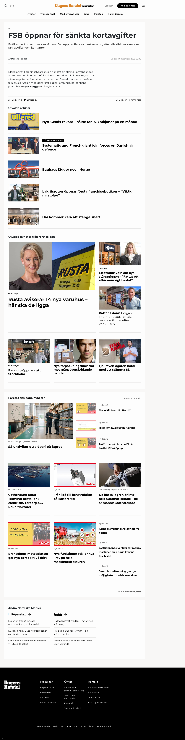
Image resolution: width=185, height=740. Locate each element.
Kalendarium (115, 14)
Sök (12, 6)
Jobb (86, 14)
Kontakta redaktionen (98, 687)
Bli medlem (45, 692)
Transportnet (47, 14)
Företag (98, 14)
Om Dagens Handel (97, 702)
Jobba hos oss (95, 697)
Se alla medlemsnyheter (129, 591)
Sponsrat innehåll (72, 708)
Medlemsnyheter (69, 14)
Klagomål (68, 703)
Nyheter (31, 14)
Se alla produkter (48, 702)
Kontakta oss (94, 692)
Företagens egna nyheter (26, 398)
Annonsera (45, 697)
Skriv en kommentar (130, 100)
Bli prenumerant (48, 687)
